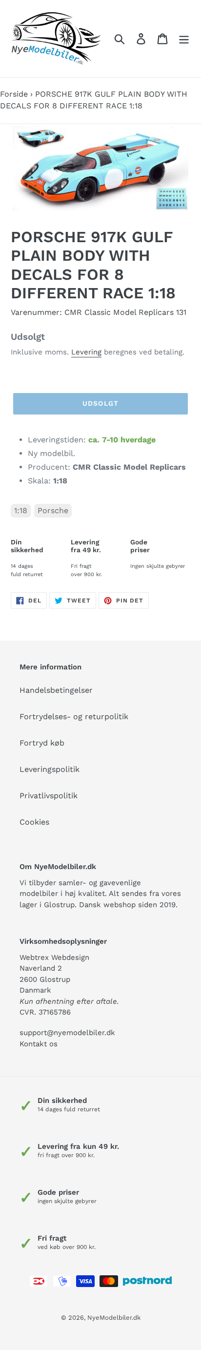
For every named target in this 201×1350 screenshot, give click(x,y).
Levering (86, 352)
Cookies (34, 822)
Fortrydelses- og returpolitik (74, 716)
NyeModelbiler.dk (114, 1317)
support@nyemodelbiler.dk (67, 1032)
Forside (14, 94)
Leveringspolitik (50, 769)
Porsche (53, 510)
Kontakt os (39, 1043)
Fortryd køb (42, 743)
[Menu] (184, 39)
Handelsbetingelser (56, 690)
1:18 (20, 510)
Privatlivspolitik (49, 795)
